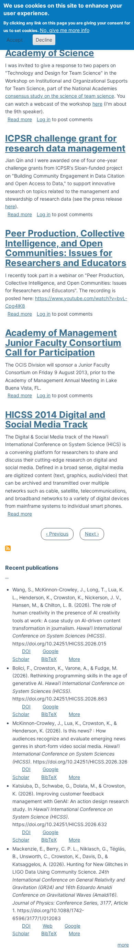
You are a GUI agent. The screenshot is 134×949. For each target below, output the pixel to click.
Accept (15, 40)
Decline (44, 40)
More (74, 659)
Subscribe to (8, 548)
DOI (26, 651)
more (123, 945)
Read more (20, 119)
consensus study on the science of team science (59, 96)
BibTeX (49, 659)
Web (48, 926)
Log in (44, 119)
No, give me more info (64, 30)
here (97, 104)
